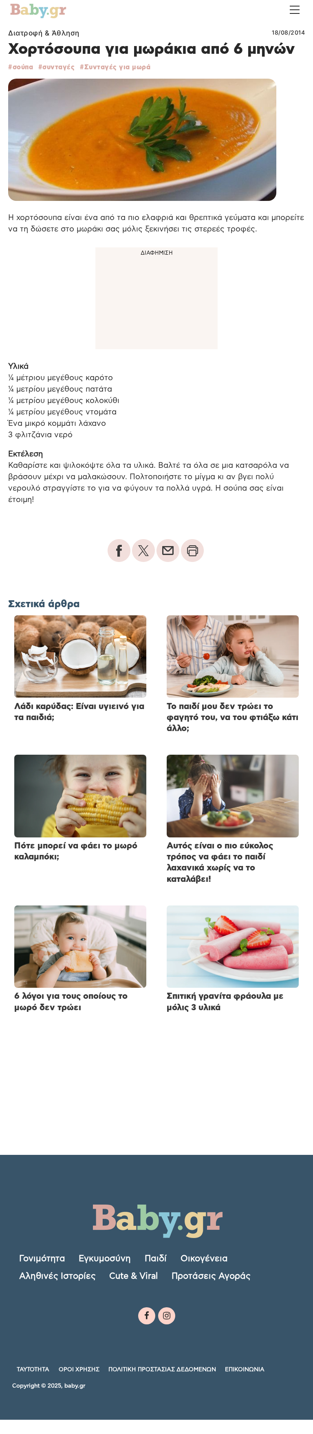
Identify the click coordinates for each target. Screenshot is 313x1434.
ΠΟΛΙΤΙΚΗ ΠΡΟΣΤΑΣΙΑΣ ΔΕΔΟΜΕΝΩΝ (162, 1369)
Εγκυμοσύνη (105, 1258)
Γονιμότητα (42, 1258)
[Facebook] (146, 1315)
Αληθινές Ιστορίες (57, 1275)
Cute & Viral (133, 1275)
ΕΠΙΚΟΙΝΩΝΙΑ (245, 1369)
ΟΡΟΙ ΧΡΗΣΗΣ (79, 1369)
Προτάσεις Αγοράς (211, 1275)
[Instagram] (166, 1315)
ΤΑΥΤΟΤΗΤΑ (33, 1369)
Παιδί (156, 1258)
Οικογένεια (204, 1258)
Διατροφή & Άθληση (43, 33)
